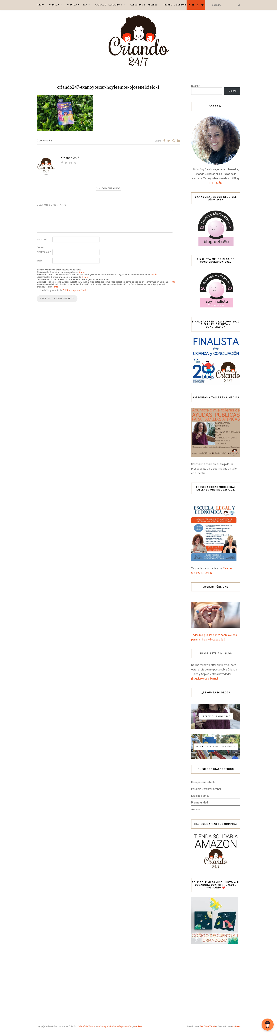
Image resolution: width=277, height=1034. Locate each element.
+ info (81, 272)
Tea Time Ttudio (207, 1026)
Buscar (195, 85)
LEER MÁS (216, 183)
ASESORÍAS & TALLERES (144, 5)
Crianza (54, 5)
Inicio (40, 5)
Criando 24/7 (70, 158)
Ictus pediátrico (200, 795)
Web (39, 260)
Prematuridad (199, 802)
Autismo (196, 809)
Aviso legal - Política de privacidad (114, 1026)
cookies (138, 1026)
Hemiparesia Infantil (203, 782)
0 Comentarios (44, 140)
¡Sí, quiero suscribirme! (204, 678)
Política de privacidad (74, 290)
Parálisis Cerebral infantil (206, 788)
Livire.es (236, 1026)
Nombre (42, 239)
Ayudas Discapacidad (108, 5)
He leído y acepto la (64, 290)
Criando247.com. (86, 1026)
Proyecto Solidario (175, 5)
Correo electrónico (44, 249)
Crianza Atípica (77, 5)
